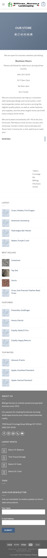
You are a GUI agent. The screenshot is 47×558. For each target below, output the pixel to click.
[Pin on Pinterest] (28, 34)
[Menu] (3, 4)
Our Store (22, 549)
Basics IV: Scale (14, 464)
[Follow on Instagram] (9, 433)
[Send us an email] (13, 433)
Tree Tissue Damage (17, 457)
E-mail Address (8, 519)
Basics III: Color (15, 471)
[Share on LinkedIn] (31, 34)
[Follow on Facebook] (4, 433)
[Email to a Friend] (25, 34)
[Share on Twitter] (22, 34)
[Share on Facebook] (18, 34)
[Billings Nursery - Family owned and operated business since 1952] (23, 4)
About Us (12, 549)
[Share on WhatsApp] (15, 34)
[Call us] (18, 433)
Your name (6, 508)
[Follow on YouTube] (22, 433)
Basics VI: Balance (16, 449)
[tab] (23, 138)
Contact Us (33, 549)
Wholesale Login (23, 551)
